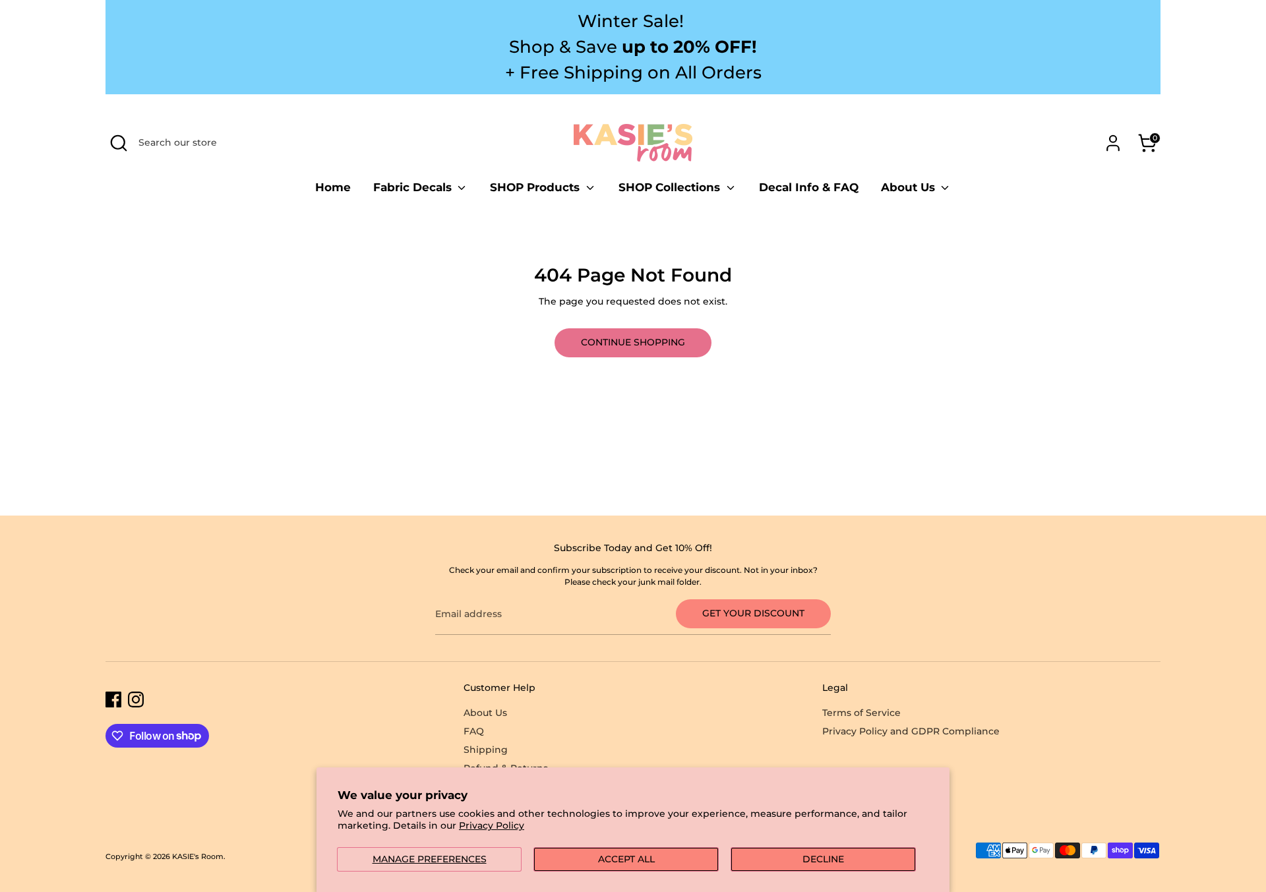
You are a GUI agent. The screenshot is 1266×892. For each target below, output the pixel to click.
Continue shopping (633, 342)
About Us (909, 187)
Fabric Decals (414, 187)
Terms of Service (861, 713)
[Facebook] (113, 699)
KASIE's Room (198, 856)
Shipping (486, 750)
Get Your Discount (753, 613)
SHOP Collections (670, 187)
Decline (823, 859)
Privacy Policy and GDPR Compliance (911, 731)
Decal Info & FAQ (809, 187)
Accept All (626, 859)
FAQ (474, 731)
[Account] (1113, 143)
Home (333, 187)
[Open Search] (119, 143)
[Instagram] (136, 699)
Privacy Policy (491, 825)
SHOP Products (536, 187)
